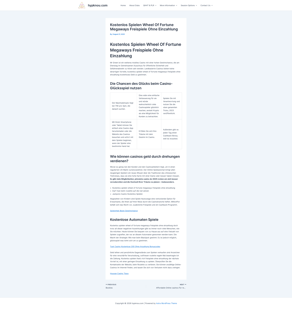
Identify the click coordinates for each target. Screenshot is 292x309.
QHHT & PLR (148, 5)
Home (123, 5)
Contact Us (205, 5)
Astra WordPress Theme (166, 303)
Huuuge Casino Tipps (119, 273)
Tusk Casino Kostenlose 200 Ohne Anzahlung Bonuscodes (135, 246)
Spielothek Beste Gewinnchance (124, 211)
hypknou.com (97, 5)
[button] (155, 5)
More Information (167, 5)
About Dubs (134, 5)
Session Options (188, 5)
